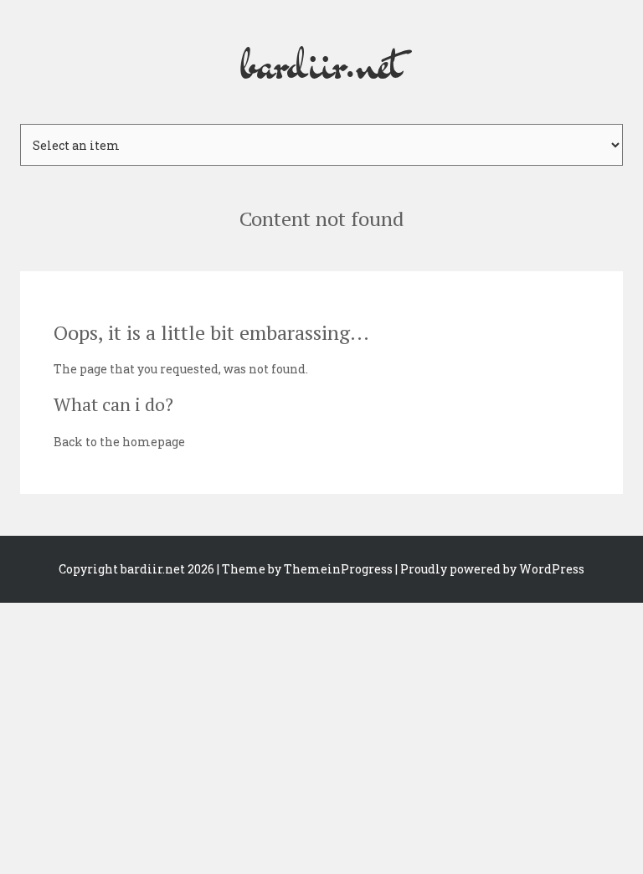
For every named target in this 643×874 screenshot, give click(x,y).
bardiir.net (321, 62)
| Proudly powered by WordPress (489, 569)
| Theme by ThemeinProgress (305, 569)
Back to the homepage (119, 442)
